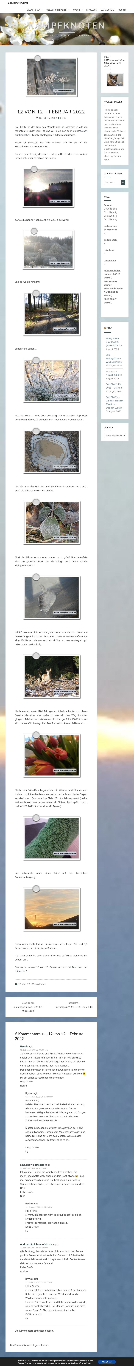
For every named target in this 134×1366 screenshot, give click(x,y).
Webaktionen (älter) (56, 10)
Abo (109, 328)
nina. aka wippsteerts (32, 1164)
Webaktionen (33, 10)
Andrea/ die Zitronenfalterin (36, 1244)
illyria (63, 118)
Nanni (23, 1046)
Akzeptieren (107, 1362)
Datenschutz (108, 10)
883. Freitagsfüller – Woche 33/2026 (114, 358)
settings (87, 1363)
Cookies (122, 10)
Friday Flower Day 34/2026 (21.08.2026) (112, 342)
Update (76, 10)
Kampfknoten (17, 3)
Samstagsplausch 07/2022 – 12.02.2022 (28, 1007)
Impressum (91, 10)
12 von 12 (24, 984)
